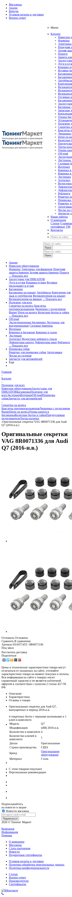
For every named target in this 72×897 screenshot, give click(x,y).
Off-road (63, 153)
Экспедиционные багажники (27, 322)
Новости (14, 851)
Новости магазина (17, 811)
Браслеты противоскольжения (27, 307)
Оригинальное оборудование (50, 753)
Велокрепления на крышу (49, 295)
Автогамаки (54, 352)
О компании (16, 841)
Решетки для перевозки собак (27, 352)
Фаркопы (64, 40)
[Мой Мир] (16, 659)
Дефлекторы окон (46, 342)
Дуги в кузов (17, 282)
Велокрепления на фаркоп (25, 299)
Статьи (55, 223)
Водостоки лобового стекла (39, 339)
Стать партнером (19, 848)
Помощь (6, 835)
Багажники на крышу (22, 292)
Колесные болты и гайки (53, 312)
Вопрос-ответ (17, 877)
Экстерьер (64, 176)
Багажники (65, 73)
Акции (13, 262)
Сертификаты (17, 884)
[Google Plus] (20, 659)
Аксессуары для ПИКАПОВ (27, 279)
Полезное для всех (20, 302)
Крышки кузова (36, 282)
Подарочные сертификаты (25, 855)
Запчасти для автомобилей (25, 358)
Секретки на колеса (21, 305)
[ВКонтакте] (4, 659)
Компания (7, 828)
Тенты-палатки (29, 418)
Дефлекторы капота (21, 342)
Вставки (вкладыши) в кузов (33, 284)
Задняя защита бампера (44, 272)
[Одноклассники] (12, 659)
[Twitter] (8, 659)
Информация (9, 832)
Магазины (15, 845)
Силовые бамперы (41, 325)
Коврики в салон (46, 332)
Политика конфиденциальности (29, 867)
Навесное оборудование (24, 265)
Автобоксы (44, 292)
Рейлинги (64, 193)
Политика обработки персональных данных (36, 864)
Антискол (64, 180)
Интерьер (64, 166)
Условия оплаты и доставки (26, 861)
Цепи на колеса (27, 312)
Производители (19, 880)
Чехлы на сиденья (20, 355)
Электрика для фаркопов (36, 269)
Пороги (63, 53)
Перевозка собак (19, 349)
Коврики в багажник (22, 332)
